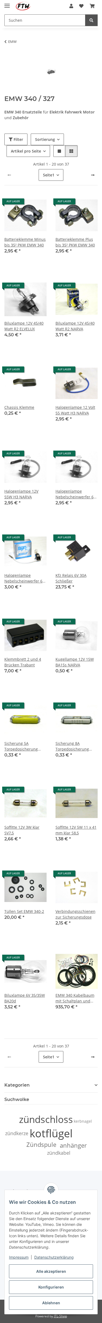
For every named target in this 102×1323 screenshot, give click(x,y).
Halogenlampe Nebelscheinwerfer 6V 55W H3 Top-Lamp (24, 578)
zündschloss (46, 1119)
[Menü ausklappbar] (7, 3)
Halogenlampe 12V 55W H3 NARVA (21, 494)
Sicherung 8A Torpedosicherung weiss (72, 746)
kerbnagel (83, 1121)
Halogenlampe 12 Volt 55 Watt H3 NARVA (75, 410)
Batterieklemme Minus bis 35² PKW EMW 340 (25, 242)
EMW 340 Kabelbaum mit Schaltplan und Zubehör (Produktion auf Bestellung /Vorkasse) (74, 998)
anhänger (73, 1145)
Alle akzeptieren (51, 1271)
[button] (71, 6)
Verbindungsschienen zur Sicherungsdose (75, 914)
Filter (18, 139)
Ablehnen (51, 1302)
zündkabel (58, 1153)
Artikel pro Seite (26, 151)
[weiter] (93, 175)
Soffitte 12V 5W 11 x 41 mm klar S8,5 (76, 830)
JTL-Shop (60, 1316)
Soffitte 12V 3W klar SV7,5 (21, 830)
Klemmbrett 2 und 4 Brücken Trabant (22, 662)
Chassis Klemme (19, 407)
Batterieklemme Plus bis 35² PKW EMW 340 (75, 242)
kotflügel (51, 1133)
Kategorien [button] (17, 1085)
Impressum (19, 1257)
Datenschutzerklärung (54, 1257)
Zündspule (41, 1144)
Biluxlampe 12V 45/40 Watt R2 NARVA (75, 326)
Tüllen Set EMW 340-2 (24, 911)
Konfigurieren (51, 1287)
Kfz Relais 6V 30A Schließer (70, 578)
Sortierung (45, 139)
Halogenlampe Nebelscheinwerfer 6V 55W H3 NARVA (75, 494)
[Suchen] (91, 20)
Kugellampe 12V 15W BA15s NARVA (74, 662)
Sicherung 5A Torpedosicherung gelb (21, 746)
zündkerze (16, 1133)
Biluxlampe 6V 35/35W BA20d (24, 998)
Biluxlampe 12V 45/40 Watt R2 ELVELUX (24, 326)
